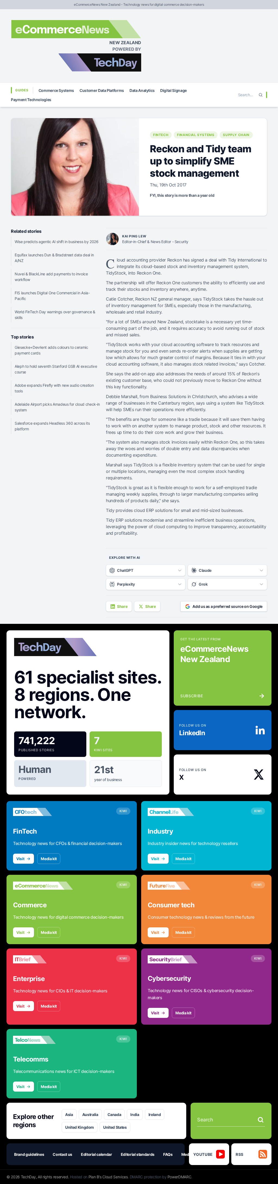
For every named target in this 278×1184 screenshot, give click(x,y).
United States (115, 1127)
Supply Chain (236, 135)
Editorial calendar (96, 1154)
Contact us (62, 1154)
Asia (69, 1114)
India (134, 1114)
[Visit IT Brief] (43, 959)
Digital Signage (173, 90)
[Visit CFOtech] (43, 812)
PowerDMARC (179, 1177)
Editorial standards (137, 1154)
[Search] (260, 95)
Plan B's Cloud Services (108, 1177)
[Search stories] (260, 1119)
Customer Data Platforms (102, 90)
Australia (90, 1114)
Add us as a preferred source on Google (227, 606)
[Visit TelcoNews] (43, 1039)
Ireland (155, 1114)
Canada (114, 1114)
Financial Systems (195, 135)
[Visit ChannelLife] (177, 812)
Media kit (49, 858)
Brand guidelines (29, 1154)
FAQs (168, 1154)
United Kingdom (79, 1127)
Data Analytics (142, 90)
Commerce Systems (56, 90)
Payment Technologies (31, 99)
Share (122, 606)
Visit (20, 858)
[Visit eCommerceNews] (43, 885)
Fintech (160, 135)
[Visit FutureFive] (177, 885)
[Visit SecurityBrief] (177, 959)
